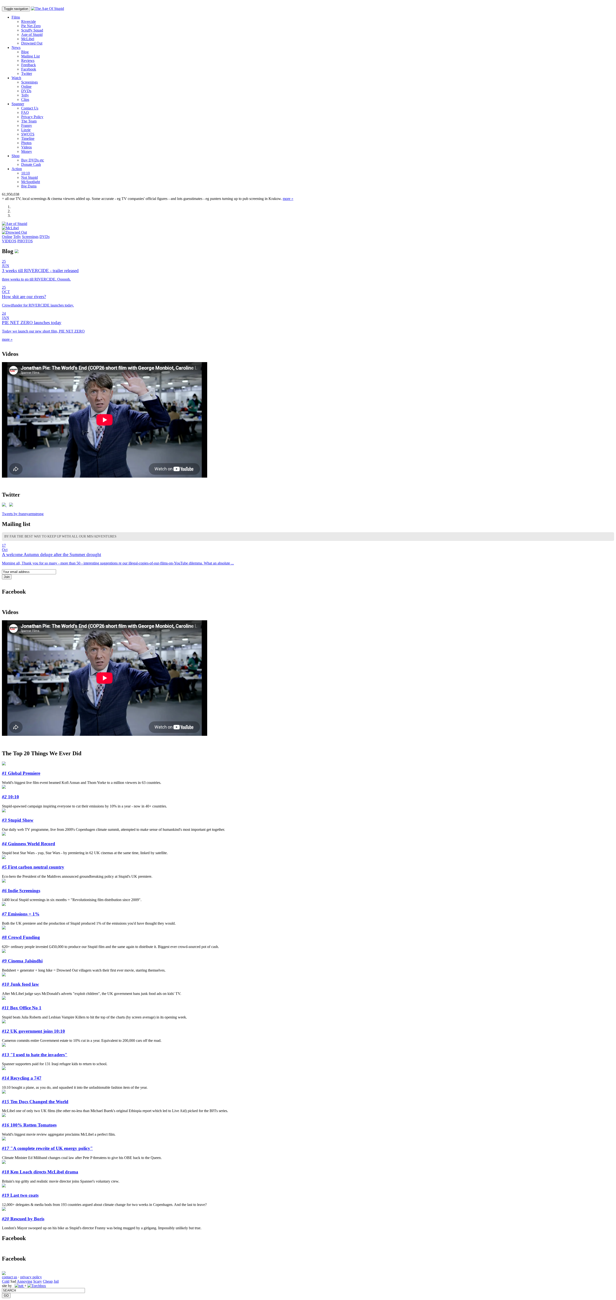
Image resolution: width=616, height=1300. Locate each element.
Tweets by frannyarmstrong (23, 514)
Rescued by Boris (23, 1218)
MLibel (27, 39)
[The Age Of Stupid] (47, 8)
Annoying (24, 1281)
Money (26, 151)
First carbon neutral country (33, 867)
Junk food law (20, 984)
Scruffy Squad (32, 30)
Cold (5, 1281)
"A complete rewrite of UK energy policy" (47, 1148)
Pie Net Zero (31, 26)
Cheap (48, 1281)
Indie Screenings (21, 890)
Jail (56, 1281)
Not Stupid (29, 177)
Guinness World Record (28, 843)
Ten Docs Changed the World (35, 1101)
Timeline (27, 138)
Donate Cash (31, 164)
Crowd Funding (21, 937)
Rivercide (28, 21)
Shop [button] (15, 156)
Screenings (29, 82)
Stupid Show (17, 820)
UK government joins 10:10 (33, 1031)
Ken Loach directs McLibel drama (40, 1171)
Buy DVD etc (32, 160)
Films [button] (16, 17)
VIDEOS (9, 241)
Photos (26, 143)
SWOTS (27, 134)
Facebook (28, 69)
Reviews (27, 60)
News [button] (16, 47)
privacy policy (31, 1277)
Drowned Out (31, 43)
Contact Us (29, 108)
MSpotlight (30, 182)
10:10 (25, 173)
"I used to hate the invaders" (34, 1054)
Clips (25, 99)
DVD (26, 91)
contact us (9, 1277)
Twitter (26, 73)
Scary (37, 1281)
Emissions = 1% (20, 913)
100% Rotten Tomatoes (29, 1124)
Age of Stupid (32, 34)
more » (288, 199)
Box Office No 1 (21, 1007)
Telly (25, 95)
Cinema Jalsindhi (22, 960)
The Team (29, 121)
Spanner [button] (18, 104)
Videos (26, 147)
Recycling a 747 (21, 1078)
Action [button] (17, 169)
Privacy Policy (32, 117)
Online (26, 86)
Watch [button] (16, 78)
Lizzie (26, 130)
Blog (25, 52)
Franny (26, 125)
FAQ (25, 112)
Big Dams (29, 186)
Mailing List (30, 56)
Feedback (28, 65)
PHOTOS (25, 241)
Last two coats (20, 1195)
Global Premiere (21, 773)
